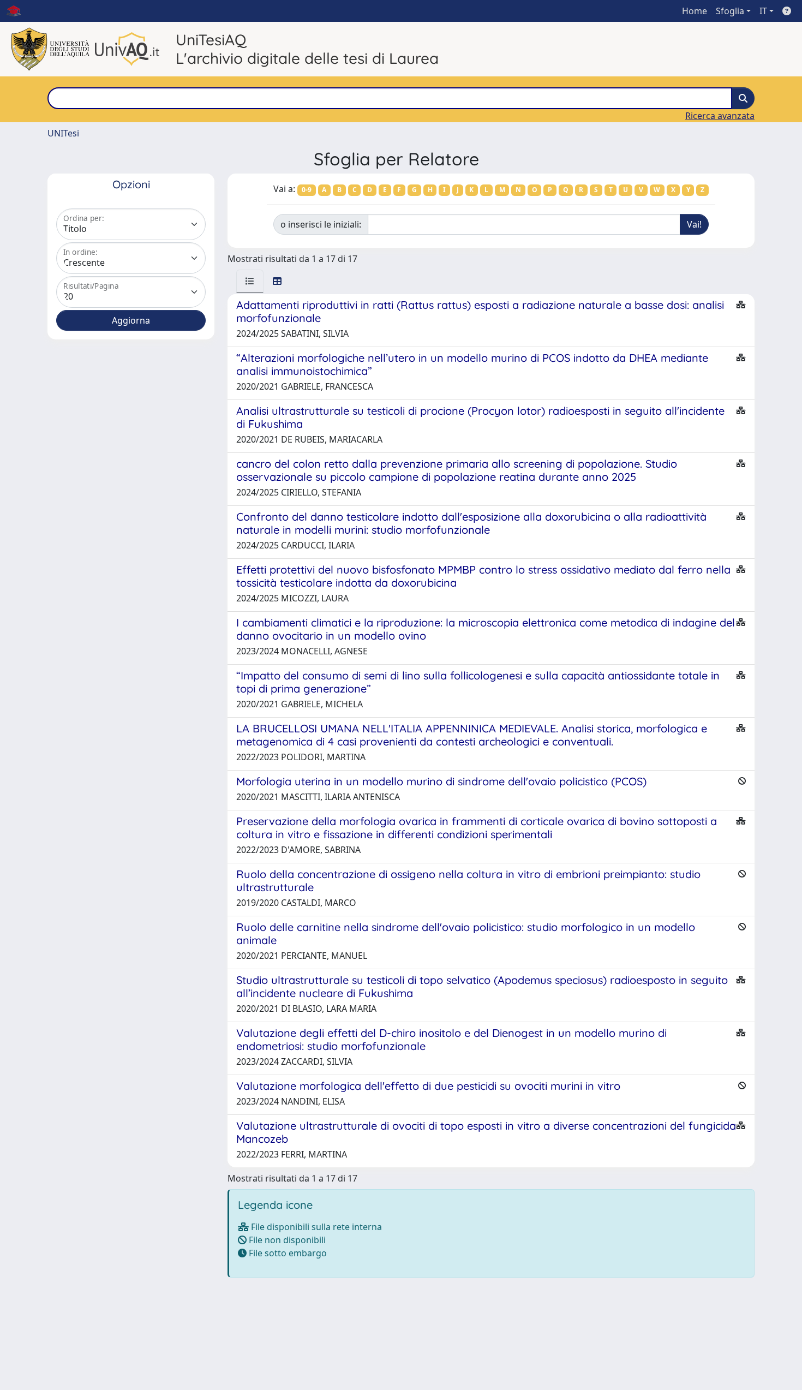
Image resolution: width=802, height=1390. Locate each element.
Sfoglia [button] (730, 11)
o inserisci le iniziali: (320, 224)
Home (694, 11)
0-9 (307, 189)
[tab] (250, 281)
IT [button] (763, 11)
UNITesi (63, 133)
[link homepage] (18, 11)
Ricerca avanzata (720, 116)
